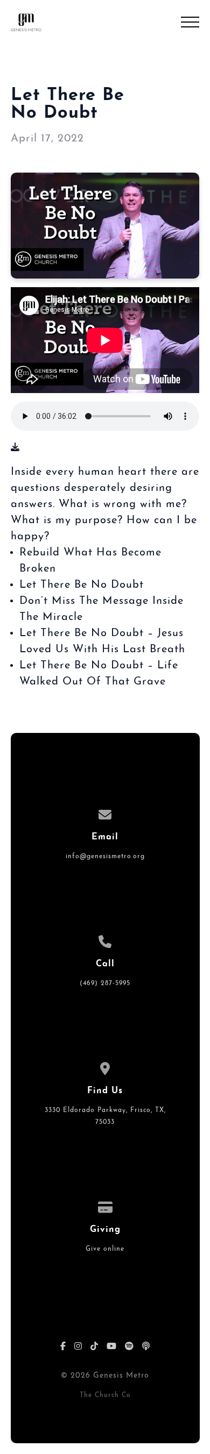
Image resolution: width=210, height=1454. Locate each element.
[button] (190, 22)
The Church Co (105, 1395)
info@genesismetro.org (105, 856)
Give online (105, 1249)
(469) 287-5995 (105, 983)
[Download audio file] (15, 447)
